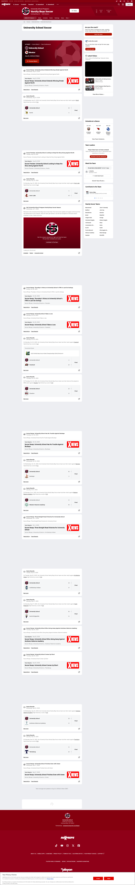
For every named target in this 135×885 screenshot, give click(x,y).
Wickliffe (102, 235)
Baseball (31, 4)
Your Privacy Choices (90, 853)
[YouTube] (120, 1)
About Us (33, 853)
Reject (108, 878)
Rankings (57, 18)
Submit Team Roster (98, 181)
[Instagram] (124, 1)
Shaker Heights (103, 220)
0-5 (47, 494)
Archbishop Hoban (35, 587)
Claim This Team (98, 34)
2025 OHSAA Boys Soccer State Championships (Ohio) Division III (47, 353)
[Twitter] (128, 1)
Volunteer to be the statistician (98, 156)
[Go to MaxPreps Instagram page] (67, 845)
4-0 (41, 577)
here (108, 168)
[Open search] (119, 4)
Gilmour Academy (89, 232)
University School (35, 21)
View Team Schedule (98, 139)
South (101, 227)
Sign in (129, 4)
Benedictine (88, 212)
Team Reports (28, 78)
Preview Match (33, 61)
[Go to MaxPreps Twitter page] (73, 845)
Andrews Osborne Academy (37, 723)
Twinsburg (76, 739)
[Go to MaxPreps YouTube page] (62, 845)
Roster (51, 18)
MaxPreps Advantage (32, 1)
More (67, 18)
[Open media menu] (123, 4)
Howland (76, 342)
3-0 (47, 712)
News (62, 18)
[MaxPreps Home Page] (24, 22)
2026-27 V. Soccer (29, 18)
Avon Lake (77, 183)
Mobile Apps (41, 853)
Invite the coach (90, 49)
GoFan (11, 1)
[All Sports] (58, 4)
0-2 (37, 741)
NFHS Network (19, 1)
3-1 (37, 102)
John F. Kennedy (104, 207)
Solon (101, 225)
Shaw (101, 222)
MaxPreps (5, 1)
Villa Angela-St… (104, 230)
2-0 (52, 383)
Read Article (27, 89)
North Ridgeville (34, 616)
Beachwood (88, 207)
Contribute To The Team (52, 242)
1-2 (37, 344)
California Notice (77, 853)
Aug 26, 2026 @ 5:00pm (32, 56)
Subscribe (49, 853)
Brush (86, 215)
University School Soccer (46, 21)
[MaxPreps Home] (6, 4)
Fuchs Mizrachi (89, 230)
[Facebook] (131, 1)
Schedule (45, 18)
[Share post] (79, 89)
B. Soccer (16, 4)
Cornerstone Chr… (89, 225)
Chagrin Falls (88, 217)
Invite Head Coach (98, 176)
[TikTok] (116, 1)
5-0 (43, 605)
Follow (75, 10)
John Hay (102, 210)
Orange (101, 217)
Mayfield (102, 215)
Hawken (87, 235)
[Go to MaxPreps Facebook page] (79, 845)
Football (23, 4)
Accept (98, 878)
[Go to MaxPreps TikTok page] (56, 845)
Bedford (87, 210)
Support (100, 853)
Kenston (102, 212)
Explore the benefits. (102, 31)
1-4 (37, 185)
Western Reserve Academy (37, 505)
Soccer (28, 21)
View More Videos (98, 94)
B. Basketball (40, 4)
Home (39, 18)
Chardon (36, 383)
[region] (67, 878)
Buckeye (78, 464)
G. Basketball (50, 4)
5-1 (37, 465)
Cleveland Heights (89, 220)
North (77, 100)
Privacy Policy (58, 853)
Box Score (26, 118)
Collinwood (88, 222)
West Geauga (103, 232)
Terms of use (67, 853)
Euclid (87, 227)
